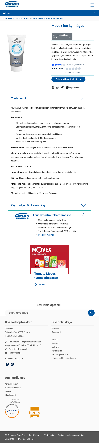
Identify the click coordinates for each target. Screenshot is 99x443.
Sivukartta (9, 439)
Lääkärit (8, 391)
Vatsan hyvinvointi (59, 354)
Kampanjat (56, 332)
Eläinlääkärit (10, 395)
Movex (42, 284)
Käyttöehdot (34, 435)
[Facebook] (7, 364)
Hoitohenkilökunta (13, 387)
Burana (54, 339)
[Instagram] (12, 364)
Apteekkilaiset (11, 384)
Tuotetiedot (18, 98)
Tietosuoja (49, 435)
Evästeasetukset (25, 439)
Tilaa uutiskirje (15, 353)
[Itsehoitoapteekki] (12, 4)
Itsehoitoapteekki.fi (18, 322)
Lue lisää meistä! (46, 235)
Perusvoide (56, 351)
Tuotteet (55, 328)
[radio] (66, 68)
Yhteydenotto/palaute (18, 349)
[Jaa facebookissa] (53, 87)
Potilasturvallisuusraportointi (71, 435)
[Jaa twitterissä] (63, 87)
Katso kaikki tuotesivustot (64, 358)
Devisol (54, 343)
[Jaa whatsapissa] (58, 87)
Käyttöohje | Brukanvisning (28, 205)
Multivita (55, 347)
